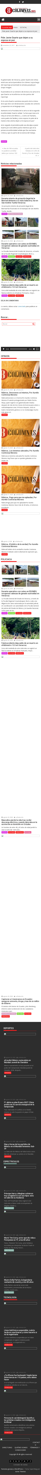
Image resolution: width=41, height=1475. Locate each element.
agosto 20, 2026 (10, 1327)
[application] (20, 340)
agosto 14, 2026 (10, 1372)
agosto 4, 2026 (7, 541)
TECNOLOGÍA (8, 1345)
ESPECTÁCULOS (9, 1208)
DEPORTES (8, 1073)
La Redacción (22, 45)
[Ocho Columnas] (3, 19)
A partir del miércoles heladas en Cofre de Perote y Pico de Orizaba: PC (30, 152)
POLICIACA (19, 256)
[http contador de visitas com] (20, 1462)
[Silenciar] (34, 349)
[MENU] (38, 19)
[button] (20, 340)
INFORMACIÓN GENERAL (15, 214)
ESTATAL (4, 141)
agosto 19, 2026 (8, 448)
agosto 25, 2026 (8, 390)
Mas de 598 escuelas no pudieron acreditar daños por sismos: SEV (10, 150)
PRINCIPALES (27, 256)
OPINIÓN (4, 415)
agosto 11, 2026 (8, 495)
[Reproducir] (4, 349)
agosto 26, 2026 (8, 196)
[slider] (19, 349)
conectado (21, 306)
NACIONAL (11, 256)
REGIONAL (28, 832)
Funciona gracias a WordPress (12, 1469)
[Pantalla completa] (37, 349)
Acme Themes (20, 1471)
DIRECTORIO (7, 1447)
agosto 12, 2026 (10, 1415)
